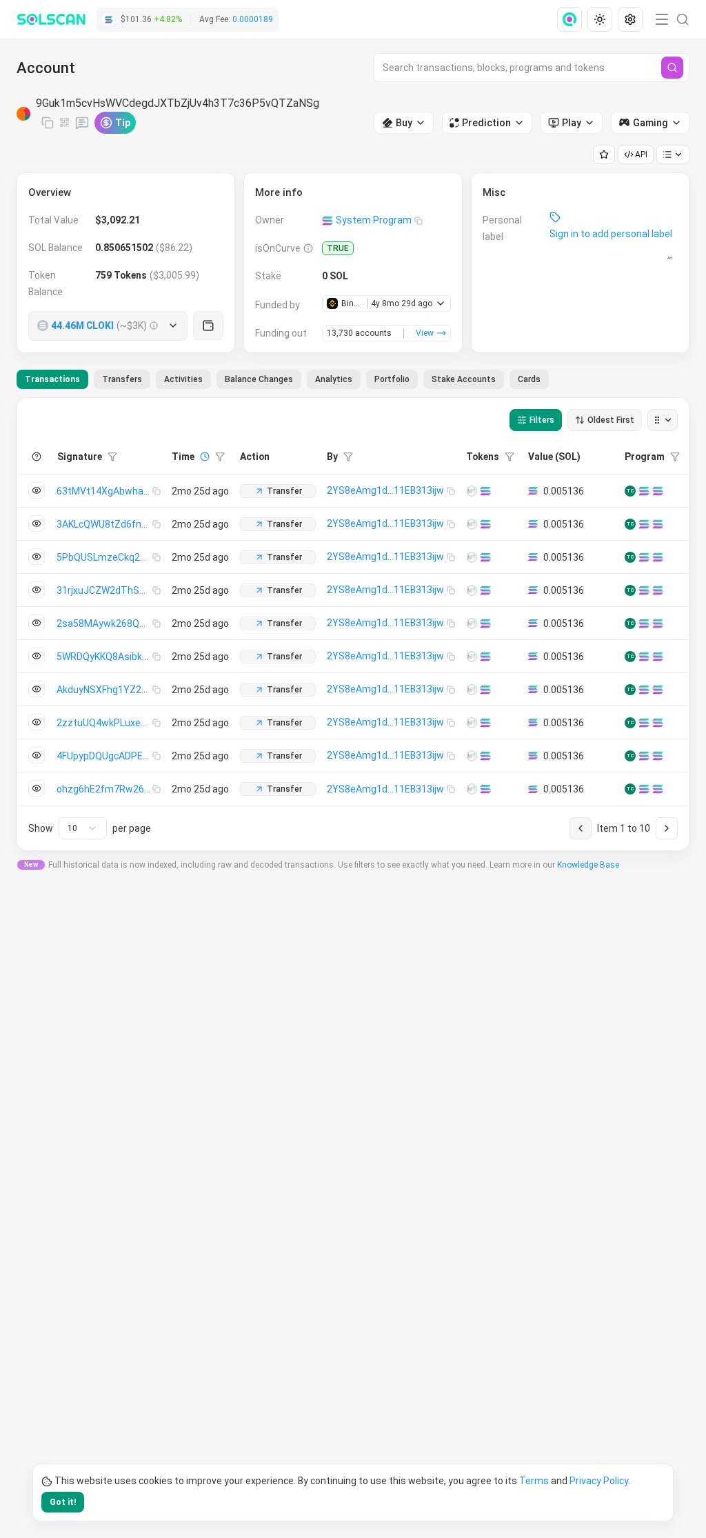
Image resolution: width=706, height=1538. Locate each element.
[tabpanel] (353, 624)
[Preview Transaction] (36, 490)
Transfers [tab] (122, 379)
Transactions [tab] (52, 379)
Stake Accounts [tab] (464, 379)
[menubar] (601, 19)
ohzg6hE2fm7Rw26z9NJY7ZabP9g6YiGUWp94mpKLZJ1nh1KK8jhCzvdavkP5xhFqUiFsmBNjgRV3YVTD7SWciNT (104, 789)
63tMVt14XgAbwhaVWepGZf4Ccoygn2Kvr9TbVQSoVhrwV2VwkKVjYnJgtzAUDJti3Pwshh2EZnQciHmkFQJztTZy (104, 491)
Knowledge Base (588, 865)
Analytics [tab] (333, 379)
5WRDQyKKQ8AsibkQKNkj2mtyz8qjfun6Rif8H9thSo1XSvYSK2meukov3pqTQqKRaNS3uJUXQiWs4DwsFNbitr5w (104, 656)
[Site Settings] (630, 19)
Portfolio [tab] (392, 379)
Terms (534, 1480)
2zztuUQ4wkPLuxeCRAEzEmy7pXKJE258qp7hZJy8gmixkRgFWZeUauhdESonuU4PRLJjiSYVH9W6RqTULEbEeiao (104, 722)
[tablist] (283, 379)
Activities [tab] (183, 379)
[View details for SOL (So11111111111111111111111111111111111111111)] (485, 491)
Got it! (63, 1502)
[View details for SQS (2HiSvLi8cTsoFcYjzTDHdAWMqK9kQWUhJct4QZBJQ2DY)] (471, 789)
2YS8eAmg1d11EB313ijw (385, 490)
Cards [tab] (529, 379)
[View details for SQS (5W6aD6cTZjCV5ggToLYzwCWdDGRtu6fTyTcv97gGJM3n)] (471, 590)
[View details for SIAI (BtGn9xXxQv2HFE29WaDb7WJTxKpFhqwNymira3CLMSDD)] (471, 524)
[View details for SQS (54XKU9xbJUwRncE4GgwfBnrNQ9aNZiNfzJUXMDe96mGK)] (471, 689)
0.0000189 (252, 19)
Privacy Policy (598, 1480)
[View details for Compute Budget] (643, 491)
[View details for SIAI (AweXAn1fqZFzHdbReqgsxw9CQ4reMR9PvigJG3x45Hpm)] (471, 623)
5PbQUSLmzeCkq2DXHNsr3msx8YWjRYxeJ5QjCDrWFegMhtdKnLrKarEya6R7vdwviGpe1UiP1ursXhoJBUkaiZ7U (104, 557)
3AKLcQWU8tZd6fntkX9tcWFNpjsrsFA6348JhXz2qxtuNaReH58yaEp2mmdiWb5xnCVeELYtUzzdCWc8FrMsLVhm (104, 524)
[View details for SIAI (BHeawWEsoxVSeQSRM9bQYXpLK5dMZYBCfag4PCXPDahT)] (471, 722)
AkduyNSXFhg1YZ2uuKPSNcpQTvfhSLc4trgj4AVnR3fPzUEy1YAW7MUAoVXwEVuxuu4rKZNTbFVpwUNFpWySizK (104, 689)
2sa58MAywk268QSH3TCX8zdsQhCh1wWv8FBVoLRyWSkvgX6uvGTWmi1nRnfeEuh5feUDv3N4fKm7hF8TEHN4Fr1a (104, 623)
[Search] (672, 68)
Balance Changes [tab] (259, 379)
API (641, 154)
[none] (572, 19)
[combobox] (83, 828)
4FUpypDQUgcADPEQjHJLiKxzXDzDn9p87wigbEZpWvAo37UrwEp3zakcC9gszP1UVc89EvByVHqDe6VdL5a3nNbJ (104, 755)
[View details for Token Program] (657, 491)
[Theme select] (599, 19)
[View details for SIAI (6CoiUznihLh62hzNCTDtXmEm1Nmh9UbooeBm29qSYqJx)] (471, 755)
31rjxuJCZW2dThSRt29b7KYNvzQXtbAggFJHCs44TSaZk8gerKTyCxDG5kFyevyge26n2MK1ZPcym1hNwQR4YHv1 (104, 590)
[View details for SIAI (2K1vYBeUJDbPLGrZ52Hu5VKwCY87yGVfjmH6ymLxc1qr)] (471, 491)
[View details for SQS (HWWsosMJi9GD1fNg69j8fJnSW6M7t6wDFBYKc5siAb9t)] (471, 656)
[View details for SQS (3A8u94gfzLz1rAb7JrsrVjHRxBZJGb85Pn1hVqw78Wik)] (471, 557)
